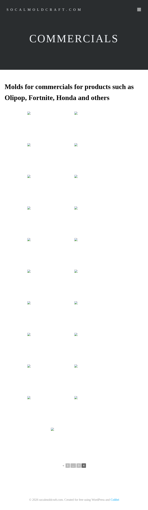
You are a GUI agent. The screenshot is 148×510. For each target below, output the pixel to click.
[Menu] (139, 9)
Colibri (115, 499)
